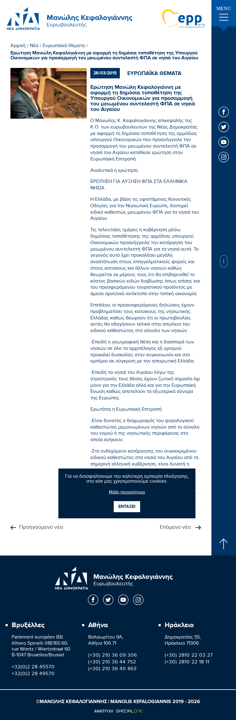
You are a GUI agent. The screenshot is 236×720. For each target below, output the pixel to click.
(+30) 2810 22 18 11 (187, 663)
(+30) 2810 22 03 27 (189, 656)
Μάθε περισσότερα (127, 493)
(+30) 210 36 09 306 (112, 656)
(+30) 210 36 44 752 (112, 663)
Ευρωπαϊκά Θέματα (64, 46)
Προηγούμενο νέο (41, 527)
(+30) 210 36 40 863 (112, 669)
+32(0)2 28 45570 (33, 668)
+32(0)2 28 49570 (33, 674)
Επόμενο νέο (176, 527)
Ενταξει (127, 506)
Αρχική (18, 46)
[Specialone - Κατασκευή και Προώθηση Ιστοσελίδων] (118, 711)
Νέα (34, 46)
